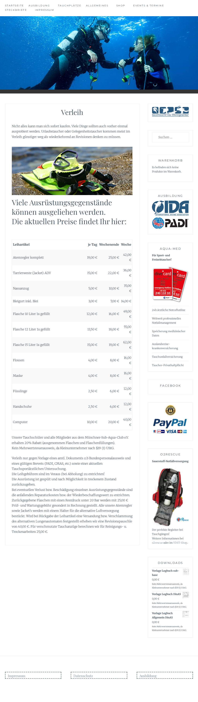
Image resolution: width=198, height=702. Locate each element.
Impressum (44, 9)
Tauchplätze (69, 5)
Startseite (14, 5)
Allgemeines (97, 5)
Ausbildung (39, 5)
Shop (120, 5)
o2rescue (157, 542)
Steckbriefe (16, 9)
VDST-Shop (180, 542)
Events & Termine (148, 5)
